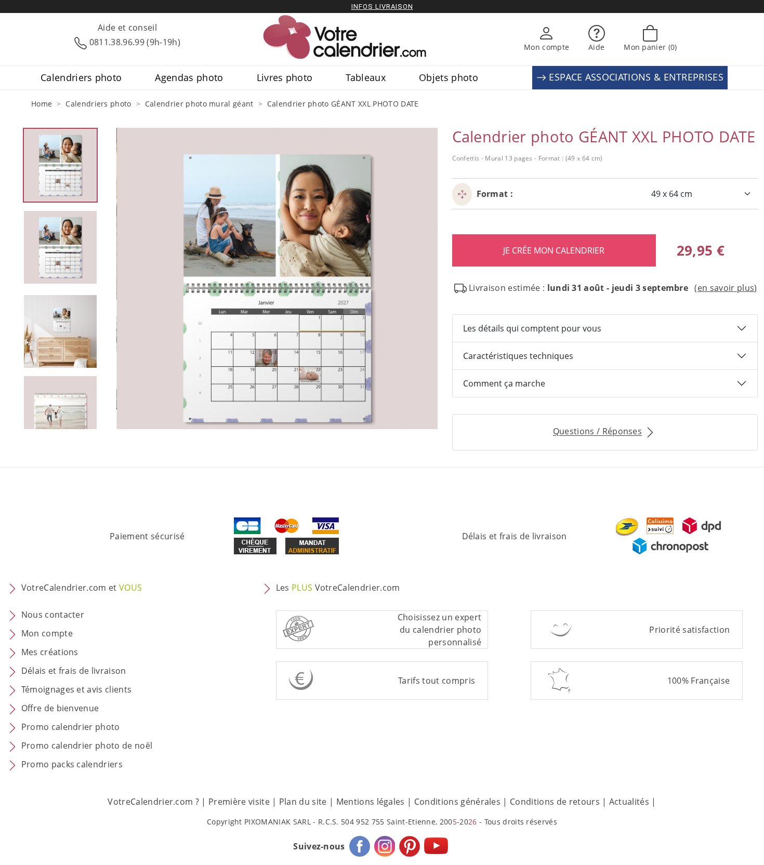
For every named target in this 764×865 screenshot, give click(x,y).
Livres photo (285, 77)
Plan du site (303, 801)
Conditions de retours (555, 801)
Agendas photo (189, 77)
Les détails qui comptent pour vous (532, 328)
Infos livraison (382, 6)
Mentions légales (370, 801)
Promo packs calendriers (72, 764)
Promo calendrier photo (70, 727)
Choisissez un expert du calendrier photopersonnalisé (439, 629)
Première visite (239, 801)
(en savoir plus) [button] (725, 288)
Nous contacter (52, 615)
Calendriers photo (81, 77)
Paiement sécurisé (147, 536)
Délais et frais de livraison (514, 536)
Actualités (629, 801)
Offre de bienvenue (60, 708)
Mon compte (47, 634)
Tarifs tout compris (436, 680)
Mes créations (49, 652)
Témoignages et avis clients (76, 690)
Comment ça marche (504, 383)
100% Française (698, 680)
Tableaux (366, 77)
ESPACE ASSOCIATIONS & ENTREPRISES (634, 77)
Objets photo (448, 77)
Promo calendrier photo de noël (87, 746)
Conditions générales (457, 801)
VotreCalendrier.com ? (153, 801)
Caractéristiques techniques (518, 356)
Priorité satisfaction (689, 629)
